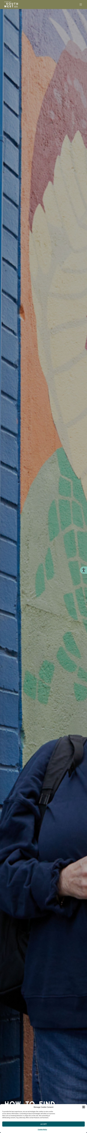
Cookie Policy (42, 1129)
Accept (43, 1124)
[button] (83, 1107)
